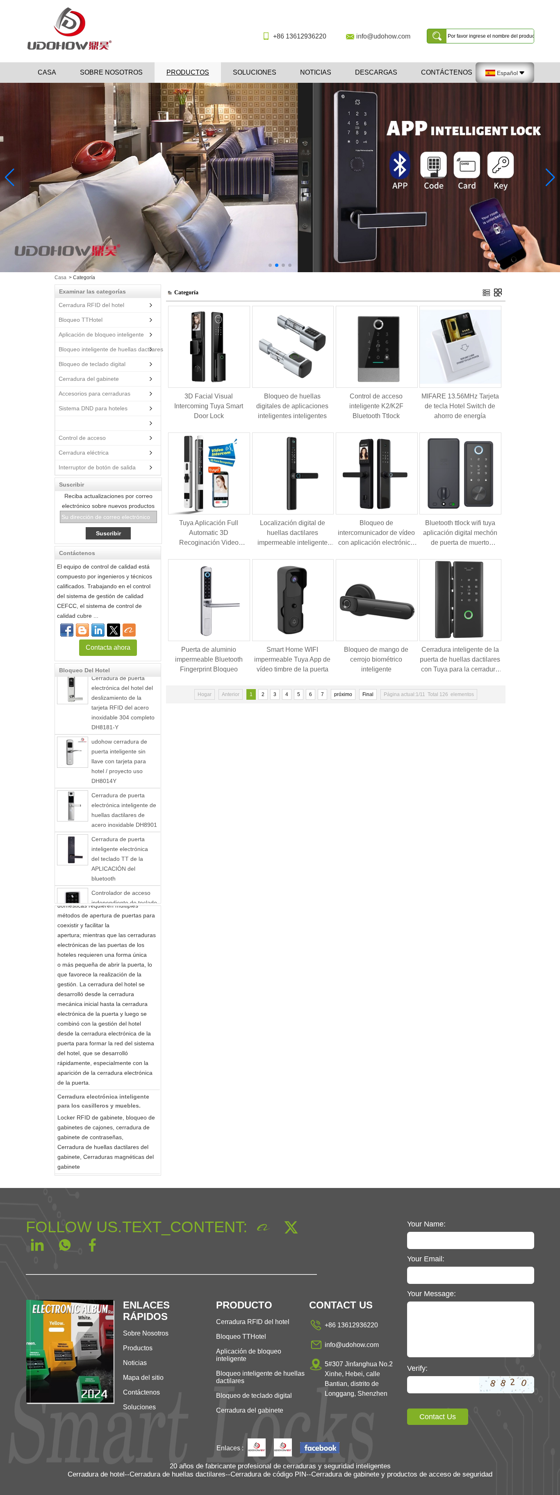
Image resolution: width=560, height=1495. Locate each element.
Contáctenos (446, 72)
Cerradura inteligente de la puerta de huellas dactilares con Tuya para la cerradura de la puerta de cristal (460, 660)
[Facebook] (66, 630)
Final (367, 694)
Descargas (376, 72)
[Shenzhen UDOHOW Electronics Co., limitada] (72, 50)
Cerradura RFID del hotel (91, 305)
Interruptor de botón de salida (97, 467)
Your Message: (431, 1294)
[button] (270, 265)
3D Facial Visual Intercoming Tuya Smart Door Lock (208, 406)
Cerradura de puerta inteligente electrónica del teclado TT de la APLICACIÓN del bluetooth (119, 843)
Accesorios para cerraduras (94, 393)
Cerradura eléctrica (84, 452)
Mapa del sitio (143, 1377)
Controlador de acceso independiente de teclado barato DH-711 (124, 887)
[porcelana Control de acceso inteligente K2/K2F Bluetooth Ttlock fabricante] (377, 386)
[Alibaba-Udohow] (129, 630)
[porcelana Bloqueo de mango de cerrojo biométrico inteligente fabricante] (377, 639)
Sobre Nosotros (145, 1333)
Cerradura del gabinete (89, 378)
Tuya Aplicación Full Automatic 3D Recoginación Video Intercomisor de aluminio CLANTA (208, 533)
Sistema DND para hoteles (93, 408)
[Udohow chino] (319, 1448)
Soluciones (254, 72)
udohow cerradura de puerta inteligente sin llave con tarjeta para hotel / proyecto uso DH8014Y (119, 746)
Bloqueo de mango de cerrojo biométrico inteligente (376, 659)
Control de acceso (82, 438)
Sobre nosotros (111, 72)
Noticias (315, 72)
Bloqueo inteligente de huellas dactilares (111, 349)
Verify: (417, 1368)
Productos (187, 72)
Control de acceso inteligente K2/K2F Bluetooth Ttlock (376, 406)
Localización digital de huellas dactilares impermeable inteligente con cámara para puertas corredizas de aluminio (292, 533)
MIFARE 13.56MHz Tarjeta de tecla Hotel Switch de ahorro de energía (460, 406)
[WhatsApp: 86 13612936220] (82, 630)
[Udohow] (257, 1448)
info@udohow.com (383, 36)
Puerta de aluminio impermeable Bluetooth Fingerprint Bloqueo (209, 659)
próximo (343, 694)
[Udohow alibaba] (283, 1448)
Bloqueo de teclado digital (92, 364)
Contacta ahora (108, 647)
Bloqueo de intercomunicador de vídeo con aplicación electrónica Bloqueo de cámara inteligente (376, 533)
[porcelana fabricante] (57, 423)
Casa (47, 72)
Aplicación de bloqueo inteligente (101, 334)
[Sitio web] (113, 630)
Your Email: (425, 1259)
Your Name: (426, 1224)
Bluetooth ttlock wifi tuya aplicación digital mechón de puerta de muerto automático (460, 533)
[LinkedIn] (98, 630)
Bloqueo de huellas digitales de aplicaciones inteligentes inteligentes (292, 406)
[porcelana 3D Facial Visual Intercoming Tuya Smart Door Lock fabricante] (209, 386)
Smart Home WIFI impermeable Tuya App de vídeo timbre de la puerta (292, 659)
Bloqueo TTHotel (80, 319)
